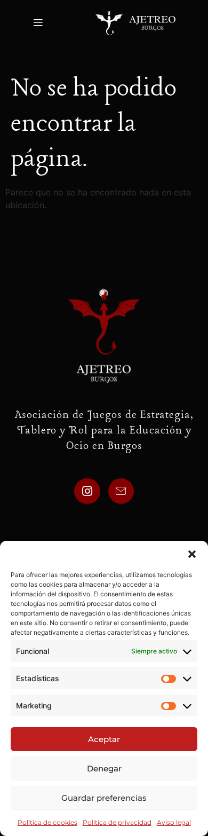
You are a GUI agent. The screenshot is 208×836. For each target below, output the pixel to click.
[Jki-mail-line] (121, 491)
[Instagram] (87, 491)
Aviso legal (174, 822)
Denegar (104, 768)
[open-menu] (37, 23)
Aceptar (104, 739)
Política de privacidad (117, 822)
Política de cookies (47, 822)
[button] (192, 554)
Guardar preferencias (104, 798)
